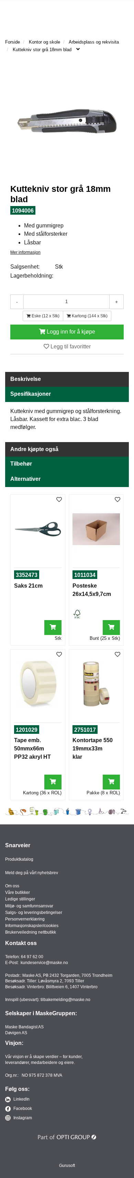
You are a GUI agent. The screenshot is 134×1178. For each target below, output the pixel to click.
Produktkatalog (19, 859)
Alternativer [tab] (25, 479)
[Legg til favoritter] (59, 500)
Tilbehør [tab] (21, 464)
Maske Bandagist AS (24, 1027)
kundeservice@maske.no (44, 962)
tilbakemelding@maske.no (65, 999)
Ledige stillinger (20, 899)
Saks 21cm (28, 586)
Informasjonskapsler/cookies (31, 925)
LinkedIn (21, 1099)
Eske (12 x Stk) (45, 316)
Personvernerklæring (25, 919)
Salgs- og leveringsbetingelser (33, 912)
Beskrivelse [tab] (25, 379)
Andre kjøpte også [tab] (34, 449)
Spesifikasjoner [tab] (30, 394)
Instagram (22, 1117)
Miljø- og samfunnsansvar (29, 906)
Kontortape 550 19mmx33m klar (92, 748)
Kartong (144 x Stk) (89, 316)
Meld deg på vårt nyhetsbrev (31, 872)
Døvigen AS (16, 1032)
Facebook (22, 1108)
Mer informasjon (25, 252)
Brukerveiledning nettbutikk (30, 932)
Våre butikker (17, 892)
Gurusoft (67, 1165)
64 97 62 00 (32, 956)
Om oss (12, 886)
